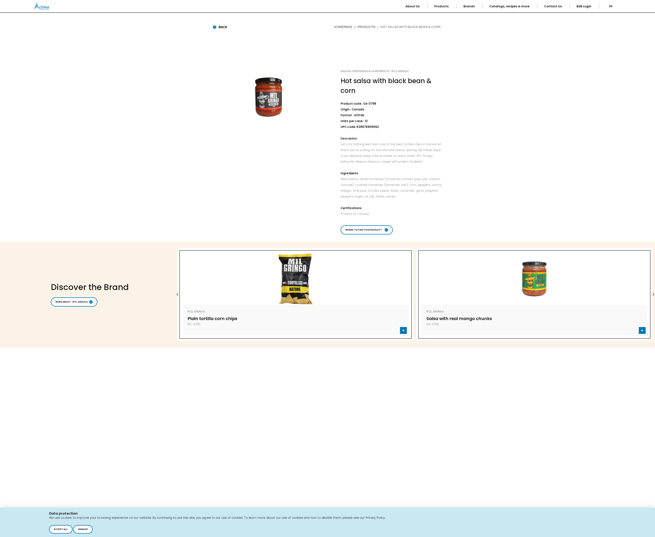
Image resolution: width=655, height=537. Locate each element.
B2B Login (584, 6)
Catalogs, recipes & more (509, 6)
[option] (295, 294)
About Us (412, 6)
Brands (469, 6)
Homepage (343, 27)
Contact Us (553, 6)
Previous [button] (177, 294)
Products (441, 6)
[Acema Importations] (41, 9)
